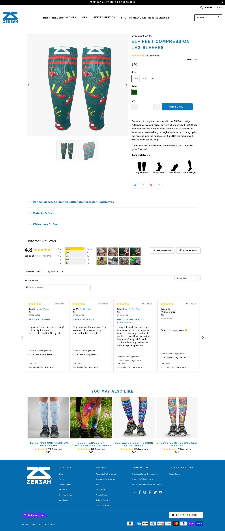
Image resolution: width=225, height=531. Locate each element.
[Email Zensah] (134, 492)
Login (207, 7)
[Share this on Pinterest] (151, 185)
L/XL (153, 78)
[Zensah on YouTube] (160, 492)
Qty (133, 101)
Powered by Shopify (46, 524)
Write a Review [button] (190, 250)
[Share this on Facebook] (143, 185)
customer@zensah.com (148, 474)
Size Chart (100, 489)
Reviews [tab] (30, 271)
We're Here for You (45, 224)
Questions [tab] (53, 271)
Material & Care (43, 213)
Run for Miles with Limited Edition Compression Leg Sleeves (73, 202)
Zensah (33, 524)
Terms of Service (103, 505)
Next (202, 335)
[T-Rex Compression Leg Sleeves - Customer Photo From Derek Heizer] (124, 261)
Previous (22, 335)
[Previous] (29, 85)
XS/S (135, 78)
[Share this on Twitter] (134, 185)
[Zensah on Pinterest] (150, 492)
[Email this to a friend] (159, 185)
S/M (144, 78)
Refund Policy (102, 500)
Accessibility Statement (106, 474)
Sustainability (65, 484)
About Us (63, 489)
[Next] (126, 85)
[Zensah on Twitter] (155, 492)
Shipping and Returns (105, 479)
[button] (73, 18)
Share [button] (35, 363)
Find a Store (174, 474)
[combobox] (208, 17)
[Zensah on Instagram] (145, 492)
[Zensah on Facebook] (140, 492)
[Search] (218, 17)
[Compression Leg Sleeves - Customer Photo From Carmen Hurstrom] (113, 261)
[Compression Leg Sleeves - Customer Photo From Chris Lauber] (124, 252)
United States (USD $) (184, 515)
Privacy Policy (102, 495)
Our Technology (66, 495)
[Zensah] (10, 17)
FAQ (97, 484)
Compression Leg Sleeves (40, 350)
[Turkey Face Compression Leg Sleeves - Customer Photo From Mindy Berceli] (102, 261)
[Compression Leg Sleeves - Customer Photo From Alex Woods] (135, 261)
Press (61, 479)
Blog (61, 474)
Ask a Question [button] (164, 250)
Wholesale (64, 500)
